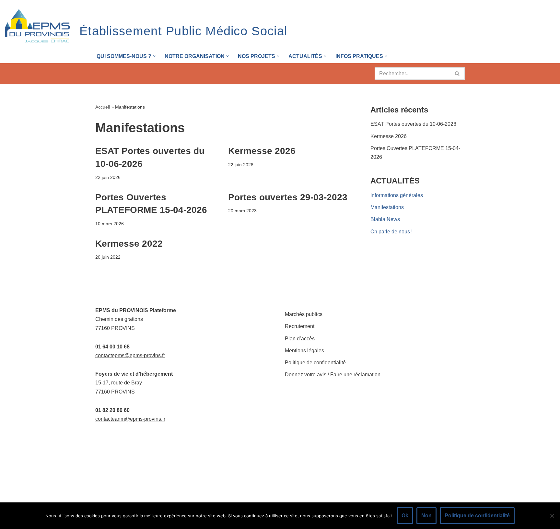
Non (426, 515)
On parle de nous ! (391, 231)
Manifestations (387, 207)
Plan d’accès (300, 338)
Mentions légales (304, 350)
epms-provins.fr (147, 355)
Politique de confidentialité (315, 362)
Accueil (102, 107)
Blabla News (385, 219)
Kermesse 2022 (129, 244)
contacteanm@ (112, 419)
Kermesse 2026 (262, 151)
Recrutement (299, 326)
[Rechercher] (457, 73)
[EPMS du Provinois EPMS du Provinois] (37, 26)
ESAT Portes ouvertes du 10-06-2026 (413, 124)
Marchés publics (303, 314)
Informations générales (396, 195)
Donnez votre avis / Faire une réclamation (332, 374)
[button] (154, 56)
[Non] (552, 515)
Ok (405, 515)
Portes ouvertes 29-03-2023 (287, 197)
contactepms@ (112, 355)
